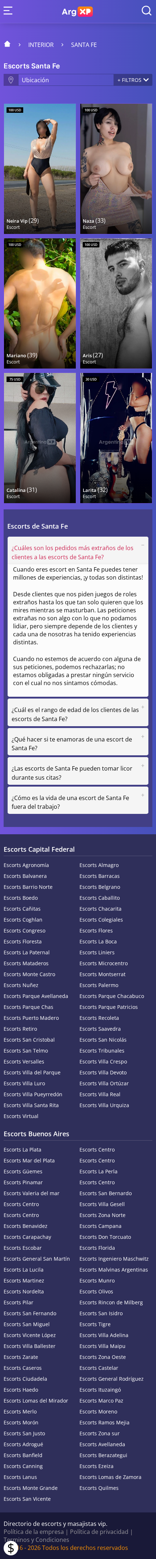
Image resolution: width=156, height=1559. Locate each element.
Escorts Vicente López (30, 1335)
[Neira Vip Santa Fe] (40, 169)
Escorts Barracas (99, 875)
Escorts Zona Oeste (102, 1356)
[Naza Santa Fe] (116, 169)
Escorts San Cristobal (29, 1039)
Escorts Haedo (21, 1389)
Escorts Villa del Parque (32, 1072)
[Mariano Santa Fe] (40, 303)
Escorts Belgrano (99, 886)
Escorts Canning (23, 1466)
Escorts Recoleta (99, 1017)
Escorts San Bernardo (105, 1193)
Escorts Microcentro (103, 963)
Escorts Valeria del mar (31, 1193)
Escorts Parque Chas (28, 1006)
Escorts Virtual (21, 1116)
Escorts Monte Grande (31, 1487)
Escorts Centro (97, 1149)
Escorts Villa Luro (24, 1083)
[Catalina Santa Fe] (40, 438)
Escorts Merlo (20, 1411)
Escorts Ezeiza (96, 1466)
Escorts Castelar (98, 1367)
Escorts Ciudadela (25, 1378)
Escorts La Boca (98, 941)
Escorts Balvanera (25, 875)
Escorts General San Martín (37, 1258)
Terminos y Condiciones (36, 1540)
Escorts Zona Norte (102, 1215)
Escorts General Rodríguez (111, 1378)
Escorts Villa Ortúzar (104, 1083)
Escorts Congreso (24, 930)
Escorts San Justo (24, 1433)
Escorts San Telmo (26, 1050)
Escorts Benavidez (26, 1225)
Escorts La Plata (22, 1149)
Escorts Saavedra (100, 1028)
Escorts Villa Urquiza (104, 1105)
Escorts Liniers (97, 952)
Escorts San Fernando (30, 1313)
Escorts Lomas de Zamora (110, 1477)
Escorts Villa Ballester (30, 1346)
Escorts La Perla (98, 1171)
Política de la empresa (34, 1532)
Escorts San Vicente (27, 1498)
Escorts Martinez (24, 1280)
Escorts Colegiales (101, 919)
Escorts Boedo (21, 897)
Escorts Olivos (96, 1291)
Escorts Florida (97, 1247)
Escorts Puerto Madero (31, 1017)
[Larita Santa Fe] (116, 438)
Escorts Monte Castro (29, 974)
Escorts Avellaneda (102, 1444)
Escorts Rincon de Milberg (111, 1302)
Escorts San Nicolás (103, 1039)
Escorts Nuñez (21, 985)
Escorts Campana (100, 1225)
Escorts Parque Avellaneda (36, 996)
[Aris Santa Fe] (116, 303)
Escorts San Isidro (101, 1313)
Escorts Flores (96, 930)
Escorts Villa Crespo (103, 1061)
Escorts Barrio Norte (28, 886)
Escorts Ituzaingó (100, 1389)
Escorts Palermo (98, 985)
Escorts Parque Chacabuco (111, 996)
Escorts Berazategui (103, 1455)
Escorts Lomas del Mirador (36, 1400)
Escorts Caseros (23, 1367)
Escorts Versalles (24, 1061)
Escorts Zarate (21, 1356)
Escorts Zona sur (99, 1433)
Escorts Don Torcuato (105, 1236)
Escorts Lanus (20, 1477)
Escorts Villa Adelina (103, 1335)
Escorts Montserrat (102, 974)
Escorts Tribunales (101, 1050)
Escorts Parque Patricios (108, 1006)
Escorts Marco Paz (101, 1400)
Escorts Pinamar (23, 1182)
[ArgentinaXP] (77, 12)
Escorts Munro (97, 1280)
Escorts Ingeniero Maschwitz (114, 1258)
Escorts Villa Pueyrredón (33, 1094)
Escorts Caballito (99, 897)
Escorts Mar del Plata (29, 1160)
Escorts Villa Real (99, 1094)
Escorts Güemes (23, 1171)
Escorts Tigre (95, 1324)
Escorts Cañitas (22, 908)
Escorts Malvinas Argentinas (113, 1269)
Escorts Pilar (18, 1302)
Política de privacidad (99, 1532)
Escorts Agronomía (26, 865)
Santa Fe (84, 45)
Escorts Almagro (99, 865)
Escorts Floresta (23, 941)
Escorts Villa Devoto (103, 1072)
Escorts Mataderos (26, 963)
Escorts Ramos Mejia (104, 1422)
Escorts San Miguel (27, 1324)
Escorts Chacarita (100, 908)
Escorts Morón (21, 1422)
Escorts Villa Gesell (102, 1204)
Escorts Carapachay (27, 1236)
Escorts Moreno (98, 1411)
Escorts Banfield (23, 1455)
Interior (41, 45)
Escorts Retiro (20, 1028)
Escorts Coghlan (23, 919)
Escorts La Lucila (24, 1269)
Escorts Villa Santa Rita (31, 1105)
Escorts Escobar (23, 1247)
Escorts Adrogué (23, 1444)
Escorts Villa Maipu (102, 1346)
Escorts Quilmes (99, 1487)
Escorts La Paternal (27, 952)
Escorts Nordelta (24, 1291)
